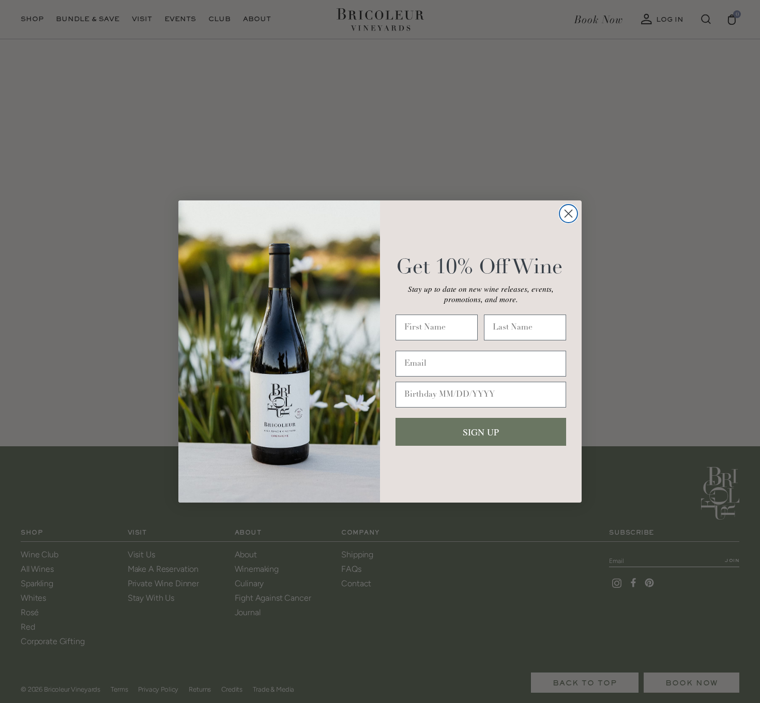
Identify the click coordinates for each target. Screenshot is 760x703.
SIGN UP (481, 432)
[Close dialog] (568, 214)
